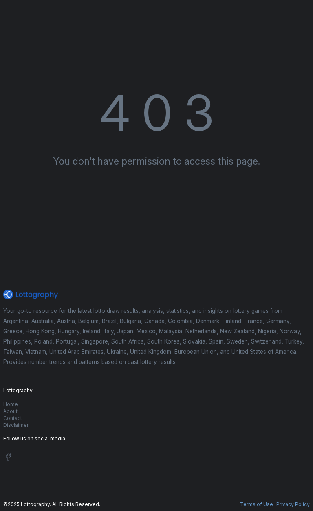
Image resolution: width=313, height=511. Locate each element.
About (10, 411)
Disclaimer (16, 425)
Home (10, 404)
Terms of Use (256, 504)
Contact (12, 418)
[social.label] (8, 458)
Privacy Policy (293, 504)
